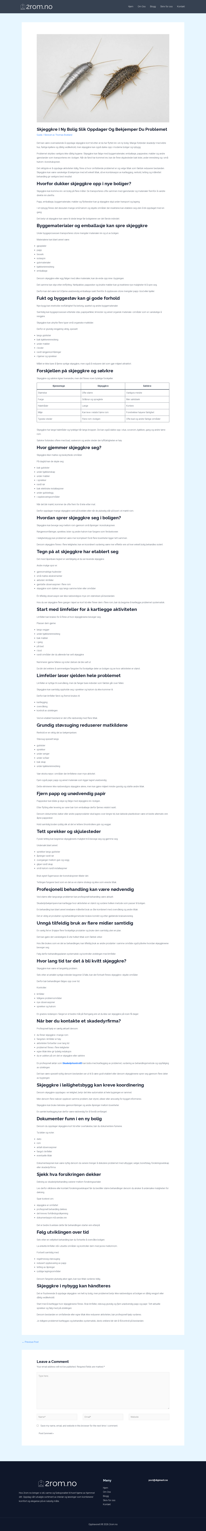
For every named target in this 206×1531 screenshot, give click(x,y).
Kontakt (181, 6)
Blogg (153, 6)
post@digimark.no (158, 1480)
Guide (39, 135)
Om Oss (142, 6)
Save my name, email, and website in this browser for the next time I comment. (79, 1425)
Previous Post (30, 1342)
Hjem (130, 6)
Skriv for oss (166, 6)
